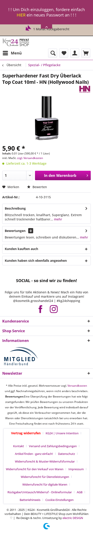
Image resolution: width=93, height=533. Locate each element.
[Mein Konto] (74, 53)
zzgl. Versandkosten (30, 158)
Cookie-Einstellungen (59, 500)
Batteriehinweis (30, 500)
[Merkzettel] (63, 53)
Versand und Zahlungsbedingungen (53, 446)
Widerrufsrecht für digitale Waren (44, 484)
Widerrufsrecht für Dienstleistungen (45, 477)
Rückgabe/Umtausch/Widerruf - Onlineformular (39, 492)
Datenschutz (66, 454)
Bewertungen (15, 231)
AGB (79, 492)
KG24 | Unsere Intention (62, 433)
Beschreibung (15, 208)
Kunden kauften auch (21, 249)
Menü (16, 53)
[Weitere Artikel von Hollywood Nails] (85, 89)
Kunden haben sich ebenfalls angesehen (36, 260)
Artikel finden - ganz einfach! (34, 454)
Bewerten (39, 187)
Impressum (76, 469)
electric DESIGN (73, 518)
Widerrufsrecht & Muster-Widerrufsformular (45, 461)
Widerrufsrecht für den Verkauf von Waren (34, 469)
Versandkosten (77, 386)
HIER (21, 15)
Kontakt (18, 446)
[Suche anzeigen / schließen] (52, 53)
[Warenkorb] (85, 53)
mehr (57, 219)
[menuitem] (12, 53)
